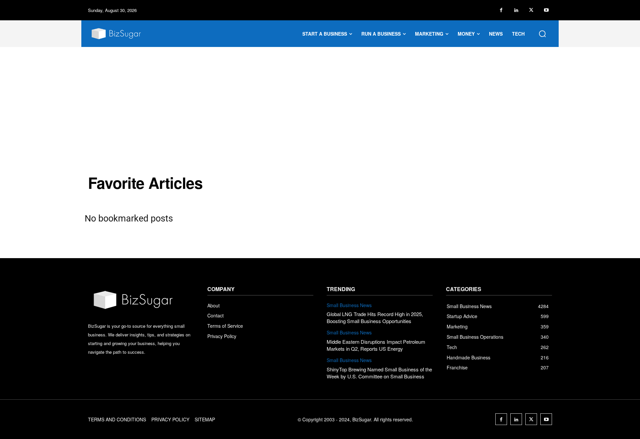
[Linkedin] (516, 10)
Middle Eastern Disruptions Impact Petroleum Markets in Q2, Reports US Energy (376, 345)
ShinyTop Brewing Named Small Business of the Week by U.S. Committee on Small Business (379, 373)
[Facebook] (501, 10)
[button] (542, 33)
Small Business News (349, 305)
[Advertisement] (320, 97)
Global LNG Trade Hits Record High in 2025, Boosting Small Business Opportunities (375, 317)
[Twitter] (531, 10)
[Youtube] (546, 10)
